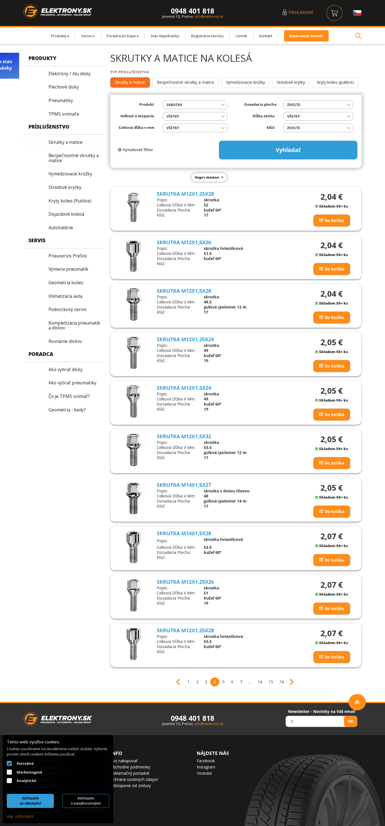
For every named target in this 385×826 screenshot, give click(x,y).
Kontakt (265, 35)
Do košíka (334, 220)
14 (260, 681)
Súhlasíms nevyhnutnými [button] (86, 801)
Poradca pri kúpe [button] (121, 35)
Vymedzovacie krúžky (245, 82)
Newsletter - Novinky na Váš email (321, 711)
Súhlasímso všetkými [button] (30, 801)
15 (271, 681)
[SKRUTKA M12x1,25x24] (134, 353)
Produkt (146, 104)
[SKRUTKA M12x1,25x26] (134, 595)
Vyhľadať (288, 150)
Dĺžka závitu (264, 116)
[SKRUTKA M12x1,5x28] (134, 304)
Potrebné (25, 763)
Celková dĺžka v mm (136, 127)
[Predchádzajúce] (181, 679)
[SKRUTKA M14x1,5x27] (134, 498)
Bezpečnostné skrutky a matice (185, 82)
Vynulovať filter (137, 149)
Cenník (241, 35)
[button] (195, 104)
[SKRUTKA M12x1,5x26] (134, 256)
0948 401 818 (192, 11)
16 (282, 681)
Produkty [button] (59, 35)
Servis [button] (86, 35)
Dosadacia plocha (259, 104)
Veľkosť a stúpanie (137, 116)
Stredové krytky (291, 82)
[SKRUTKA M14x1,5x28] (134, 547)
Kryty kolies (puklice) (335, 82)
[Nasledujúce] (290, 679)
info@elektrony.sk (208, 16)
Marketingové (29, 772)
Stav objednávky (165, 35)
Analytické (26, 780)
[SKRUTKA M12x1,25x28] (134, 207)
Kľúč (271, 127)
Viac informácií (20, 816)
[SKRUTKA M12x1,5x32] (134, 450)
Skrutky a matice (130, 82)
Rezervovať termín (306, 35)
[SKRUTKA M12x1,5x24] (134, 401)
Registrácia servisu (207, 35)
